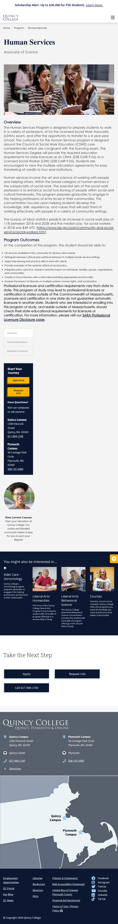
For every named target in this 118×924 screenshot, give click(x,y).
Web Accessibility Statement (68, 884)
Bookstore (39, 884)
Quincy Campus (17, 419)
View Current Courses (18, 517)
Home (6, 27)
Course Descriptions (17, 342)
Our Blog (8, 894)
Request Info (18, 392)
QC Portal (8, 888)
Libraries (37, 878)
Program (19, 27)
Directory (38, 890)
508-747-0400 (15, 469)
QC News (8, 900)
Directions (15, 768)
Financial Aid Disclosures (66, 900)
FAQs (35, 896)
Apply (26, 674)
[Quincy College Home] (10, 19)
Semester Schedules (17, 351)
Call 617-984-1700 (26, 688)
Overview (12, 333)
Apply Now (18, 380)
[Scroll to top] (114, 558)
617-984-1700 (15, 436)
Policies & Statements (65, 878)
